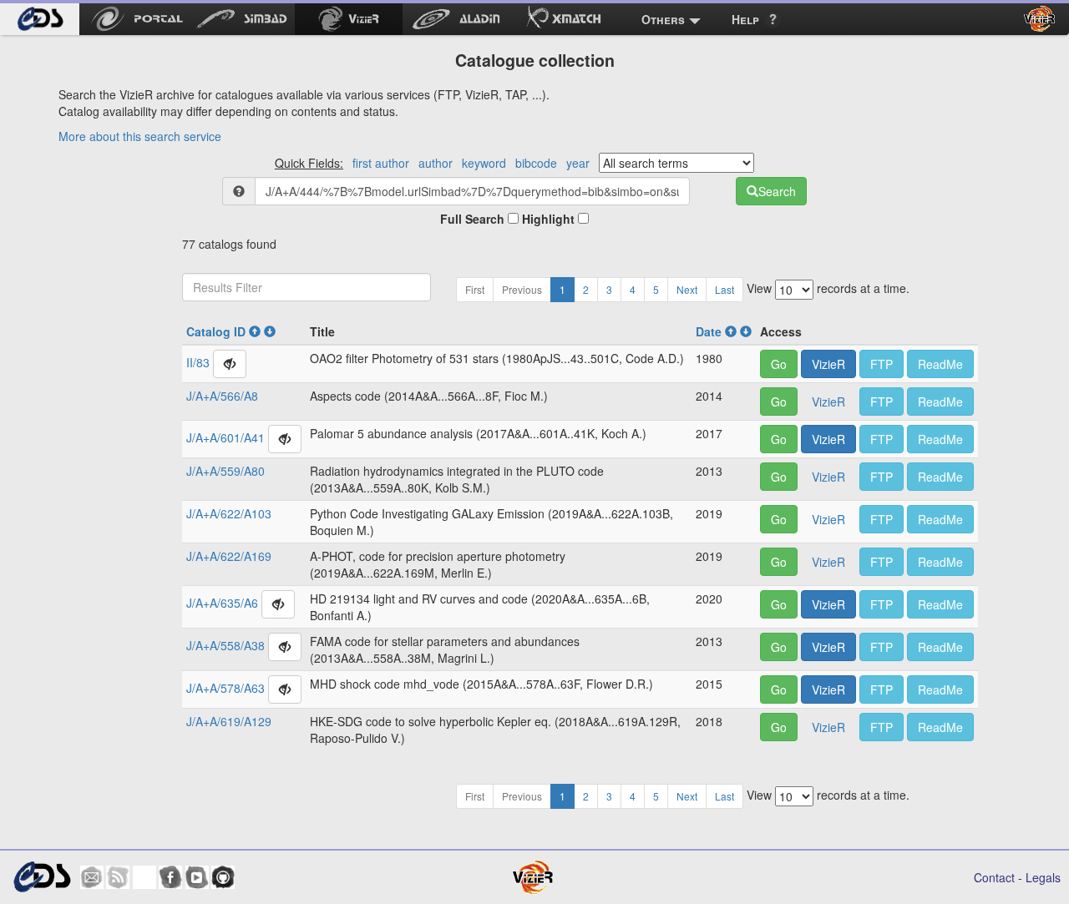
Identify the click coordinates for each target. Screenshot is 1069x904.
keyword (484, 162)
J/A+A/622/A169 (228, 556)
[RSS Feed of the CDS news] (117, 877)
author (435, 162)
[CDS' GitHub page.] (223, 877)
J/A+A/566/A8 (222, 395)
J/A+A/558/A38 (225, 644)
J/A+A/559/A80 (225, 470)
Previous (522, 289)
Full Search (474, 218)
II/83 (198, 361)
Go (779, 364)
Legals (1043, 877)
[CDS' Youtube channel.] (197, 877)
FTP (881, 364)
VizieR (828, 364)
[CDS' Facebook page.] (170, 877)
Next (686, 289)
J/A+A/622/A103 (228, 513)
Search (777, 191)
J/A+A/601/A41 (225, 436)
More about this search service (139, 136)
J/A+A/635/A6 (222, 601)
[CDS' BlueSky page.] (144, 877)
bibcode (536, 162)
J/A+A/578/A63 (225, 687)
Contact (994, 877)
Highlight (550, 218)
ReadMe (940, 364)
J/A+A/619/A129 (228, 721)
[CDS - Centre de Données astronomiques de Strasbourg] (41, 876)
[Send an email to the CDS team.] (92, 877)
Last (724, 289)
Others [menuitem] (663, 19)
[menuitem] (39, 19)
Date (710, 331)
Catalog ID (217, 331)
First (474, 289)
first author (380, 162)
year (578, 162)
